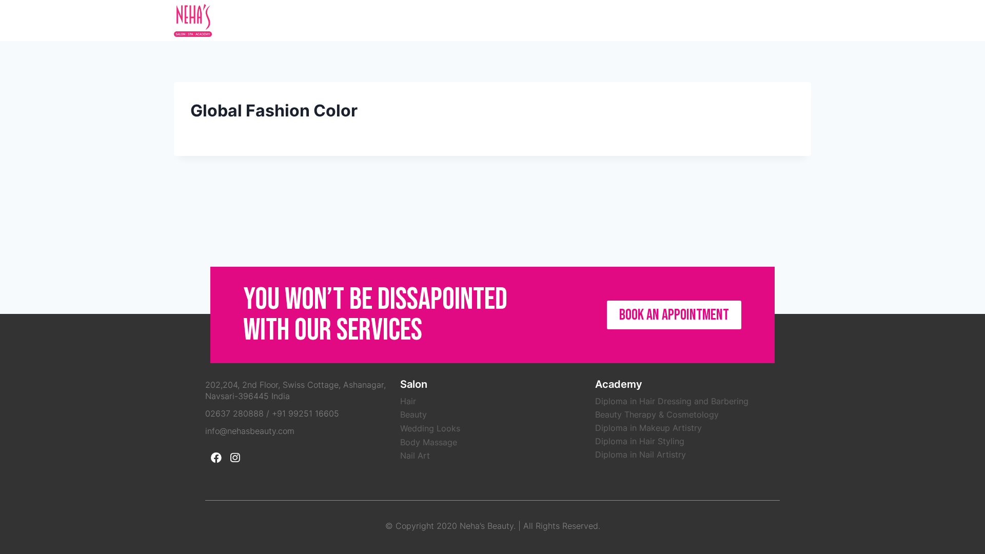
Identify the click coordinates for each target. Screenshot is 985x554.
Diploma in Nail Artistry (640, 454)
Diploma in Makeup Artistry (648, 428)
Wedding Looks (430, 428)
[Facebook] (781, 20)
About (569, 20)
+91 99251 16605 (305, 413)
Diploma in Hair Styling (639, 441)
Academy (660, 20)
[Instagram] (801, 20)
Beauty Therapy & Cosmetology (657, 414)
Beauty (413, 414)
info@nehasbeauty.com (249, 431)
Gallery (703, 20)
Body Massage (428, 442)
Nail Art (415, 455)
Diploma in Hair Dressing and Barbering (671, 401)
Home (535, 20)
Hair (408, 401)
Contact (745, 20)
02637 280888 (234, 413)
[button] (674, 315)
